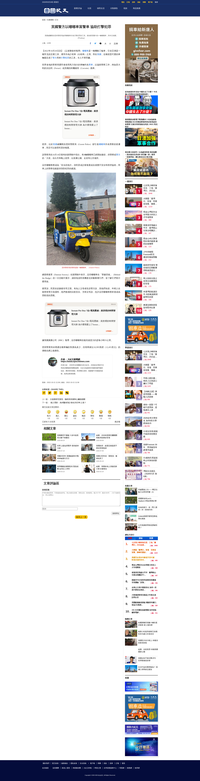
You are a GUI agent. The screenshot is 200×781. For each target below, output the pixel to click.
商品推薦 (136, 8)
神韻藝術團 (77, 768)
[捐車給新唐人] (141, 82)
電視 (122, 2)
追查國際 (56, 768)
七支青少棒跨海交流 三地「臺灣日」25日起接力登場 (150, 188)
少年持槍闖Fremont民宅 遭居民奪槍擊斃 (150, 254)
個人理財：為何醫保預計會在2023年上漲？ (68, 403)
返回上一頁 (81, 517)
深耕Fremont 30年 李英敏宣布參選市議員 (150, 447)
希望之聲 (97, 768)
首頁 (43, 20)
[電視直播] (141, 755)
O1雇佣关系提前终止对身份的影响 (150, 460)
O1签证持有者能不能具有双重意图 (150, 434)
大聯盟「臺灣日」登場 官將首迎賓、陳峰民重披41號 (150, 201)
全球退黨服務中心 (110, 768)
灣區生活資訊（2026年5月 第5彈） (150, 474)
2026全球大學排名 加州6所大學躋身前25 (150, 420)
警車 (91, 65)
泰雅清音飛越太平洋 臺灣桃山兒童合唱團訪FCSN (150, 228)
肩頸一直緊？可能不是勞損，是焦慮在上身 (150, 407)
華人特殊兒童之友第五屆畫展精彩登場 (150, 281)
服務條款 (64, 763)
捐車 (133, 2)
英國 (99, 54)
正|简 (116, 44)
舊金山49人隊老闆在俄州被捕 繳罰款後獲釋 (150, 241)
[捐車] (141, 343)
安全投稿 (83, 763)
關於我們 (46, 763)
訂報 (128, 2)
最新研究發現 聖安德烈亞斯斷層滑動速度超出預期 (150, 268)
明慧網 (121, 768)
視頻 (125, 8)
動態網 (129, 768)
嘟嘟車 (85, 51)
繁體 (156, 2)
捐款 (138, 2)
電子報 (150, 2)
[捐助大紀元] (141, 734)
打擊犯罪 (65, 58)
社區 (89, 8)
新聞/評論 (78, 8)
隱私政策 (74, 763)
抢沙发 (117, 422)
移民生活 (101, 8)
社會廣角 (50, 20)
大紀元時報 (88, 768)
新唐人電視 (66, 768)
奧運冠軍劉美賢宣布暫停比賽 (150, 306)
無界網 (137, 768)
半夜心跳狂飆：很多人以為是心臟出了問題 (150, 381)
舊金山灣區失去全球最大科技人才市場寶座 (150, 214)
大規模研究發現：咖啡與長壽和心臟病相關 (67, 399)
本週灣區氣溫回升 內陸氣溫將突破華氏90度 (150, 294)
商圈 (144, 2)
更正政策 (55, 763)
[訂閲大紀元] (141, 691)
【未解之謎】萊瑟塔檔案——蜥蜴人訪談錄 (150, 394)
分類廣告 (114, 8)
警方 (55, 58)
